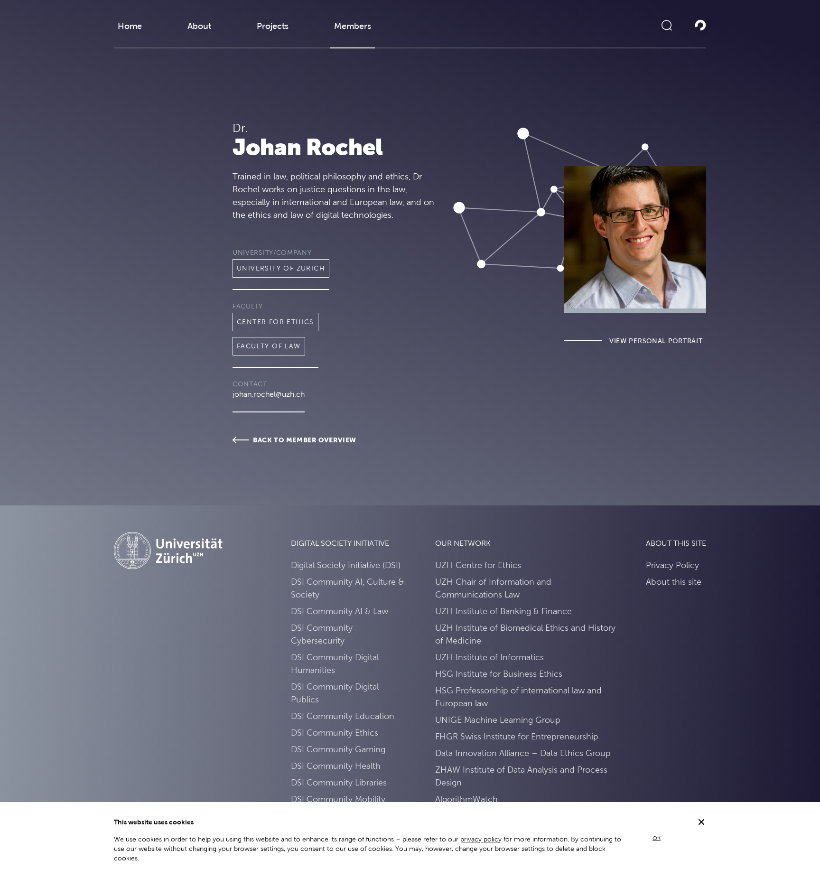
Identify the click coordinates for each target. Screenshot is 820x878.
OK (656, 838)
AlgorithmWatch (466, 799)
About (199, 26)
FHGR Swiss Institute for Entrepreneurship (516, 736)
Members (352, 26)
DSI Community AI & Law (339, 611)
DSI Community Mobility (338, 799)
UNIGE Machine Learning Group (497, 720)
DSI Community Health (336, 766)
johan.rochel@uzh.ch (269, 394)
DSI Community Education (342, 716)
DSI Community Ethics (334, 733)
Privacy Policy (672, 565)
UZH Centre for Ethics (478, 565)
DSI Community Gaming (338, 749)
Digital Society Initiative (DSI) (346, 565)
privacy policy (481, 839)
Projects (273, 26)
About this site (673, 582)
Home (130, 26)
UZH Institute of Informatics (489, 657)
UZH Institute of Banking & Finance (503, 611)
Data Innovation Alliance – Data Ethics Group (523, 753)
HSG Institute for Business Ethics (498, 674)
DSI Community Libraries (339, 782)
